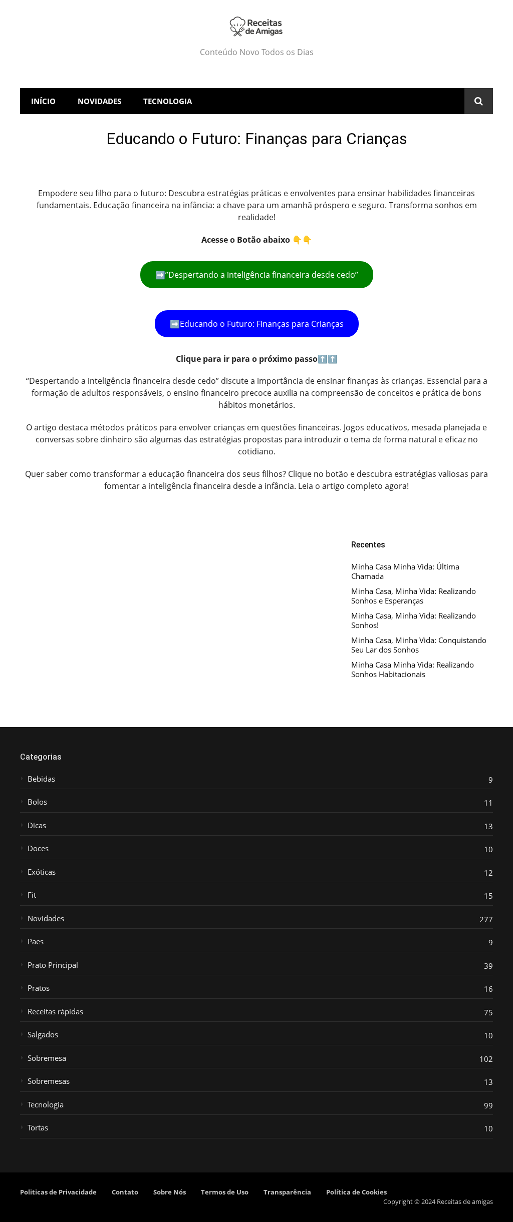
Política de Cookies (356, 1191)
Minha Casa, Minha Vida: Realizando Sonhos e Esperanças (413, 596)
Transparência (287, 1191)
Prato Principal (53, 965)
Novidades (99, 101)
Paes (36, 941)
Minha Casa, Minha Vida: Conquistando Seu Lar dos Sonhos (418, 645)
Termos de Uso (224, 1191)
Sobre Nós (169, 1191)
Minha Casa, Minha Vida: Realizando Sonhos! (413, 621)
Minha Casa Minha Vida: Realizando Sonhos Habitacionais (412, 670)
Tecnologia (167, 101)
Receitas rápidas (55, 1011)
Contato (125, 1191)
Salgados (43, 1034)
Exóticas (42, 872)
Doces (38, 848)
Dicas (37, 825)
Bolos (37, 802)
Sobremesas (49, 1081)
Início (43, 101)
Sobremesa (47, 1058)
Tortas (38, 1127)
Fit (32, 895)
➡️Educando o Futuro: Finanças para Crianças (257, 323)
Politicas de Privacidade (58, 1191)
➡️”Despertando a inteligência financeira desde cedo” (256, 274)
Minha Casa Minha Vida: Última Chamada (405, 571)
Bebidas (41, 779)
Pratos (39, 988)
